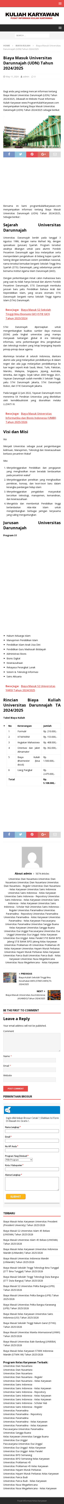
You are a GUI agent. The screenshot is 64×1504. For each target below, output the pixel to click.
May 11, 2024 (12, 76)
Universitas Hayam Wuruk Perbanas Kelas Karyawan (32, 952)
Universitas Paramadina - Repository (22, 1414)
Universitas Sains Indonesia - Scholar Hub (25, 1403)
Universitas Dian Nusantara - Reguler (23, 1377)
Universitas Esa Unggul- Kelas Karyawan (36, 934)
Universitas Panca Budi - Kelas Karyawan (25, 1480)
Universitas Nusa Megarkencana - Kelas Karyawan (32, 962)
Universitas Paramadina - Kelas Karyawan (26, 917)
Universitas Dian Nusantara (23, 878)
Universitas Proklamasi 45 (18, 945)
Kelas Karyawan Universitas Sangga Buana (32, 927)
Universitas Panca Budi (15, 955)
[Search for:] (32, 35)
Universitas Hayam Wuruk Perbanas (41, 948)
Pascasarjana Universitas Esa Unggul (22, 1443)
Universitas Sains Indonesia (41, 889)
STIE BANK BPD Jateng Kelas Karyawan (36, 941)
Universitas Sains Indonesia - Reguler (22, 1406)
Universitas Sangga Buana (45, 924)
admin (26, 76)
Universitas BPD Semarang (17, 1455)
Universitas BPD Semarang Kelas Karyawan (26, 1458)
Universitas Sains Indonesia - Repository (26, 896)
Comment (8, 1031)
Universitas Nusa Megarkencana (38, 958)
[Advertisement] (32, 182)
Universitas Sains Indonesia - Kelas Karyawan (32, 892)
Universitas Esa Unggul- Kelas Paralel (23, 938)
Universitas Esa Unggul (16, 931)
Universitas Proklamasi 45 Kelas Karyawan (25, 1466)
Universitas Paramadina (30, 910)
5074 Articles (42, 873)
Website (7, 1075)
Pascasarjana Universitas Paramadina (23, 1429)
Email (6, 1065)
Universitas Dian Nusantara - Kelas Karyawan (27, 1380)
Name (7, 1056)
